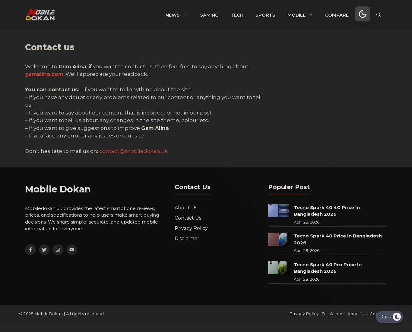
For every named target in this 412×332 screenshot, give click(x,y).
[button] (378, 15)
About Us (186, 208)
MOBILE (296, 15)
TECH (237, 15)
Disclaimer (187, 238)
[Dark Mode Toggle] (362, 14)
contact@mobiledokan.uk (133, 151)
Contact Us (188, 218)
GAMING (209, 15)
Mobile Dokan (58, 189)
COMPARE (337, 15)
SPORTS (265, 15)
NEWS (173, 15)
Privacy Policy (191, 228)
